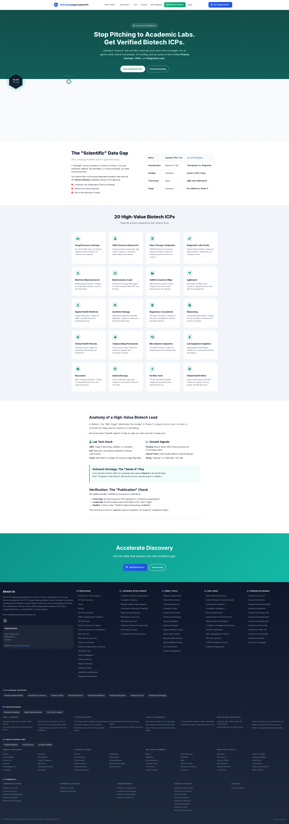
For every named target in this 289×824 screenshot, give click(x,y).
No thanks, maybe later (134, 434)
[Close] (163, 392)
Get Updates (146, 428)
